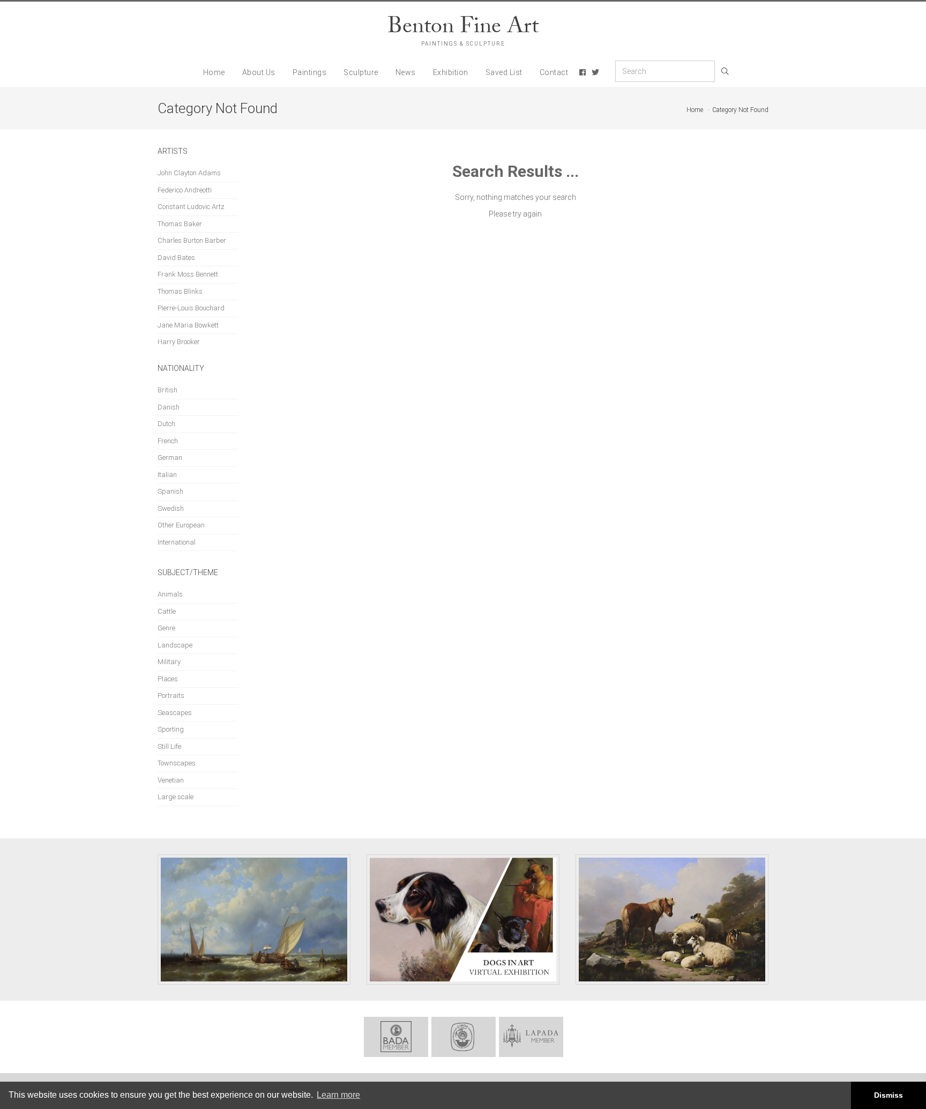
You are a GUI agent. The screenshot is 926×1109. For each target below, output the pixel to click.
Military (169, 662)
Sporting (171, 729)
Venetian (171, 780)
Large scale (175, 797)
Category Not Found (740, 110)
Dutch (166, 424)
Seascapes (175, 713)
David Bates (176, 258)
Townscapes (177, 763)
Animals (170, 594)
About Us (258, 72)
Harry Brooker (179, 342)
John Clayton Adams (189, 173)
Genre (166, 628)
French (168, 441)
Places (168, 679)
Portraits (171, 695)
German (170, 457)
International (177, 542)
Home (214, 72)
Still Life (169, 746)
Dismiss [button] (888, 1095)
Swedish (171, 508)
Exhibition (450, 72)
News (405, 72)
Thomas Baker (180, 224)
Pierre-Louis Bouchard (191, 308)
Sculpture (360, 72)
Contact (554, 72)
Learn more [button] (338, 1094)
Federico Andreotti (185, 190)
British (167, 390)
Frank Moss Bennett (188, 274)
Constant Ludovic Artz (191, 207)
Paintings (310, 72)
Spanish (170, 491)
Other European (181, 525)
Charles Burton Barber (192, 240)
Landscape (175, 645)
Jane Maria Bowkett (188, 325)
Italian (167, 475)
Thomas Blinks (180, 291)
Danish (169, 407)
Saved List (504, 72)
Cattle (167, 611)
